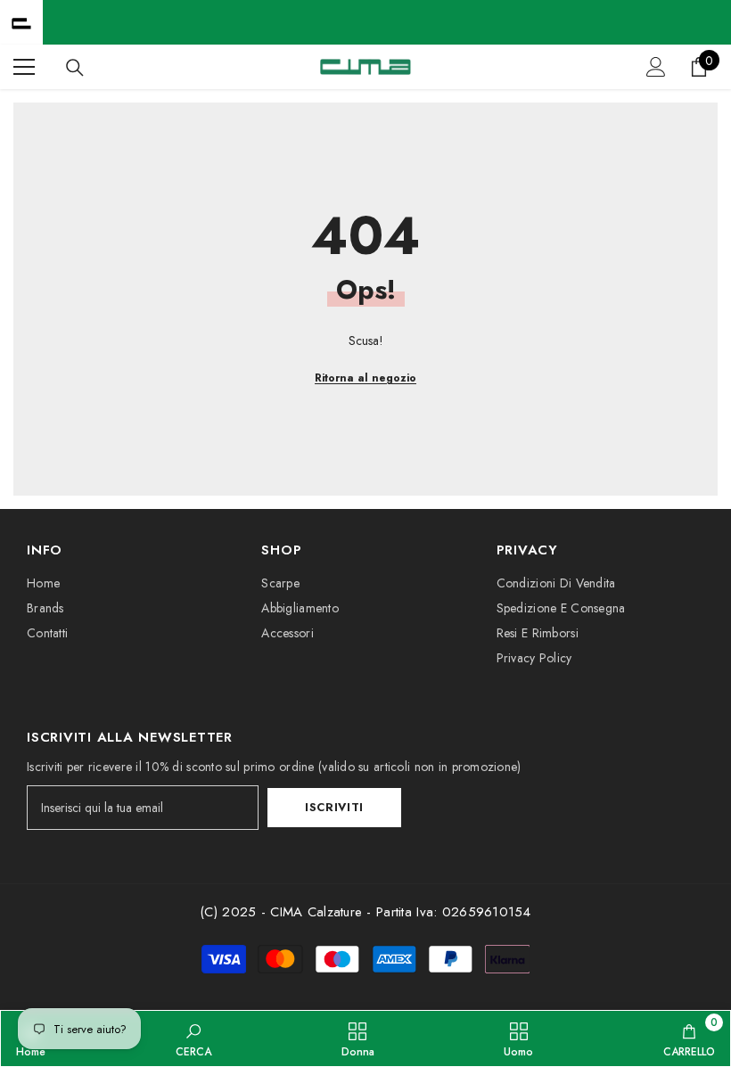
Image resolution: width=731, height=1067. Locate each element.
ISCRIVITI (334, 807)
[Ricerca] (75, 67)
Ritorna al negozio (365, 378)
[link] (193, 1038)
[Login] (656, 67)
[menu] (24, 67)
